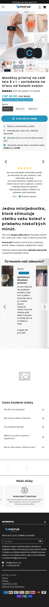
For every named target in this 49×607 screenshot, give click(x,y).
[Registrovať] (39, 541)
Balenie (5, 104)
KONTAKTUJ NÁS (9, 584)
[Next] (43, 162)
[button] (4, 307)
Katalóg (5, 581)
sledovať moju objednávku (13, 586)
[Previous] (6, 162)
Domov (5, 578)
